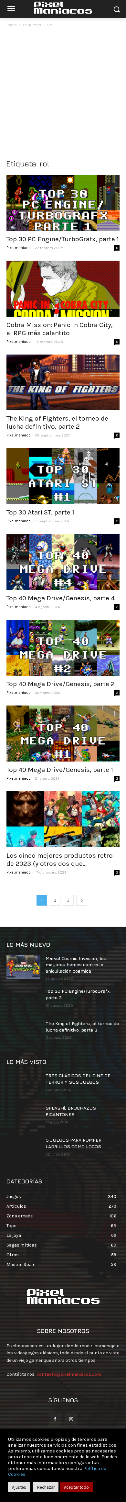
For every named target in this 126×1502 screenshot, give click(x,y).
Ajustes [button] (19, 1487)
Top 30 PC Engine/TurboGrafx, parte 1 (62, 239)
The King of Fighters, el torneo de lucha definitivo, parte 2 (57, 422)
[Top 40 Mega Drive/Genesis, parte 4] (63, 562)
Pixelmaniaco (18, 247)
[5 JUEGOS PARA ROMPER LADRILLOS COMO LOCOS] (23, 1149)
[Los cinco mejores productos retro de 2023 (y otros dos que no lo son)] (63, 819)
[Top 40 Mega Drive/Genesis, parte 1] (63, 734)
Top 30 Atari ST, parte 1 (40, 512)
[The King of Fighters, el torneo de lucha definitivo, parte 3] (23, 1032)
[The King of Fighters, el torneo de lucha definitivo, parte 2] (63, 383)
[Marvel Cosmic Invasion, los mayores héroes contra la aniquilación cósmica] (23, 967)
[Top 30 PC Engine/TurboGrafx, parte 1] (63, 203)
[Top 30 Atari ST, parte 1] (63, 476)
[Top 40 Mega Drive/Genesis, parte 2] (63, 648)
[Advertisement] (63, 95)
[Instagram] (71, 1419)
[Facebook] (55, 1419)
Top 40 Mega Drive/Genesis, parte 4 (60, 598)
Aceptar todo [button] (76, 1487)
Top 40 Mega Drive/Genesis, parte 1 (59, 770)
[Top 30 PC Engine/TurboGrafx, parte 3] (23, 1000)
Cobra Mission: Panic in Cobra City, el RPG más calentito (59, 329)
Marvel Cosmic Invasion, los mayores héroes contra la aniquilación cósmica (76, 964)
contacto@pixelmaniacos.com (69, 1374)
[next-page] (81, 900)
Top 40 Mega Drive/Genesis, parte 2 (60, 684)
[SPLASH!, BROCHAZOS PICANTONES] (23, 1117)
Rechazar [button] (46, 1487)
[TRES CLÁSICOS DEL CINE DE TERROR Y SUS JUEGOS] (23, 1084)
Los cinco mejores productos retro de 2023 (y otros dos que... (59, 859)
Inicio (11, 24)
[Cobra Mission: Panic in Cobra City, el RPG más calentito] (63, 289)
